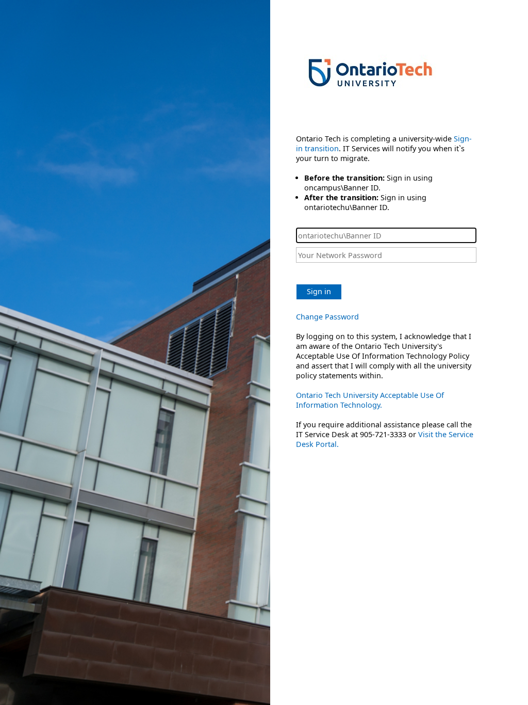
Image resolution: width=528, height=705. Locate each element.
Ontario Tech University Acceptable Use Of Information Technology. (370, 400)
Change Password (327, 317)
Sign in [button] (319, 291)
